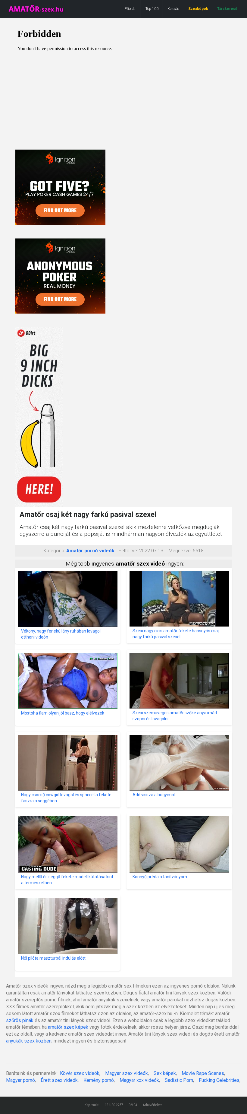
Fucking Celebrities (219, 1080)
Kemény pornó (98, 1080)
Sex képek (165, 1073)
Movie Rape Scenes (203, 1073)
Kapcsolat (92, 1105)
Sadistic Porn (179, 1080)
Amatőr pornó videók (90, 551)
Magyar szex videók (126, 1073)
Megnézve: (180, 551)
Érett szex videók (59, 1080)
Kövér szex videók (79, 1073)
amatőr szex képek (68, 1027)
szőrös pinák (19, 1020)
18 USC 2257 (114, 1105)
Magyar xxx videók (139, 1080)
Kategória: (54, 551)
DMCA (133, 1105)
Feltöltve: (128, 551)
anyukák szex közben (29, 1041)
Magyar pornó (20, 1080)
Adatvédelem (152, 1105)
